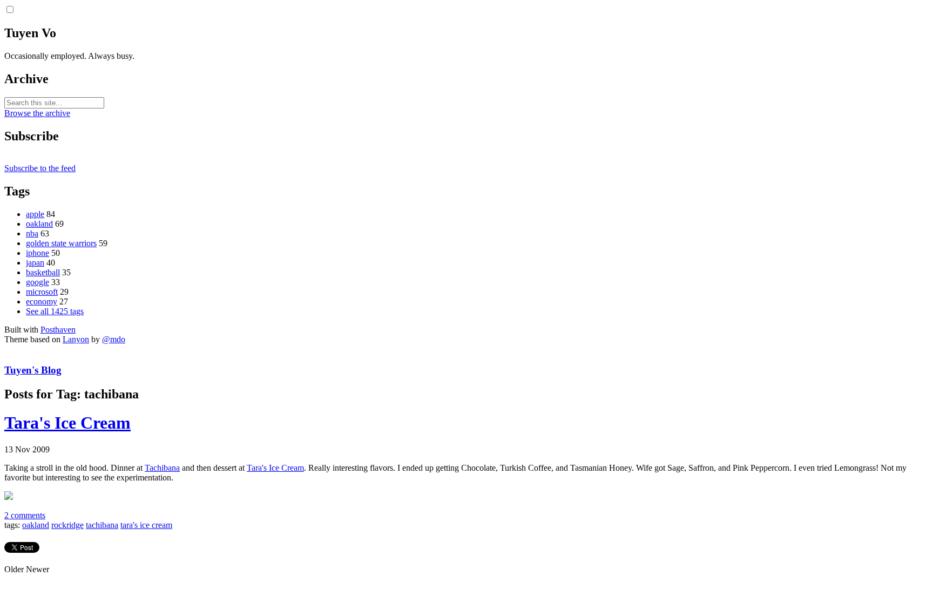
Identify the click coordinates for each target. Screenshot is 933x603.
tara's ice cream (146, 525)
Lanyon (76, 339)
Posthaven (58, 329)
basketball (43, 272)
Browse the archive (37, 113)
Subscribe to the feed (40, 168)
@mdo (113, 339)
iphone (37, 253)
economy (41, 301)
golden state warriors (61, 243)
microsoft (42, 291)
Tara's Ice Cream (67, 422)
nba (32, 233)
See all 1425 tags (55, 311)
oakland (39, 223)
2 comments (24, 515)
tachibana (102, 525)
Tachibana (162, 467)
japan (35, 262)
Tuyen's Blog (33, 370)
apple (35, 214)
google (37, 282)
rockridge (67, 525)
